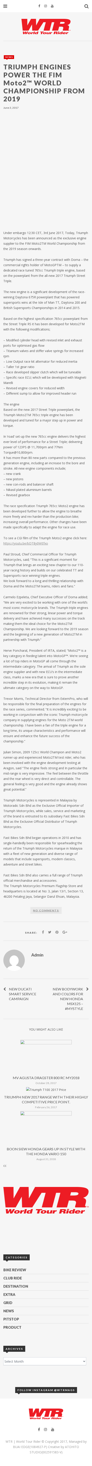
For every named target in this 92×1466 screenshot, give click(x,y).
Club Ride (12, 1278)
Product (12, 1327)
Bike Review (14, 1270)
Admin (37, 954)
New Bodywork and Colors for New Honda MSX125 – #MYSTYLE (68, 999)
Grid (7, 1303)
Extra (9, 1294)
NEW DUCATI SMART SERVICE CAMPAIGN (22, 994)
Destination (15, 1286)
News (9, 57)
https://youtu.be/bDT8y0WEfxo (25, 543)
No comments (46, 910)
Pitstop (11, 1319)
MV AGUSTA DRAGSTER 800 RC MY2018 (46, 1078)
